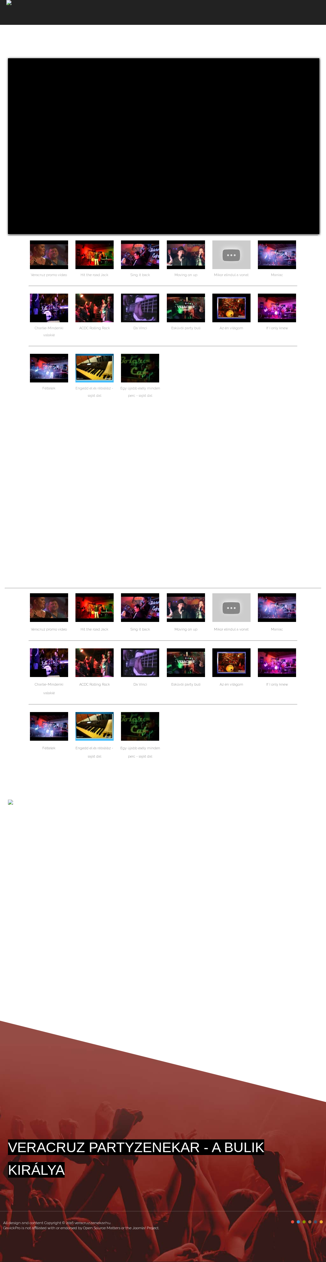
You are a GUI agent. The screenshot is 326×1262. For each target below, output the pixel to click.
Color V (315, 1221)
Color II (298, 1221)
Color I (292, 1221)
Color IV (309, 1221)
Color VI (321, 1221)
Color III (304, 1221)
